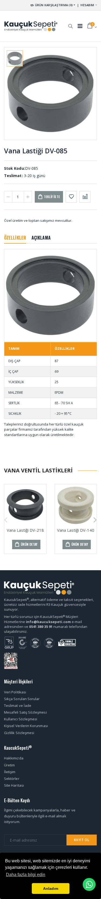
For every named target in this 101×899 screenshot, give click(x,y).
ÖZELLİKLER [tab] (15, 237)
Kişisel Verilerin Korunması (26, 725)
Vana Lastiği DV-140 (75, 530)
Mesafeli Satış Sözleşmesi (25, 712)
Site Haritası (14, 785)
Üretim (9, 765)
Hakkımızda (13, 758)
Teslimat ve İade (17, 705)
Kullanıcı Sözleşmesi (20, 719)
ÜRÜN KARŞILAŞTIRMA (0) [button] (53, 5)
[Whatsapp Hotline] (89, 884)
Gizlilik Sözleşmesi (19, 732)
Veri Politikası (15, 692)
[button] (70, 23)
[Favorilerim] (71, 197)
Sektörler (11, 778)
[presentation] (6, 518)
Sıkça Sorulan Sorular (22, 698)
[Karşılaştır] (84, 197)
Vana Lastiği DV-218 (25, 530)
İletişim (10, 771)
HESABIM (87, 5)
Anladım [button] (50, 888)
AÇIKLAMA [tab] (41, 237)
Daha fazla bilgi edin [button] (25, 874)
